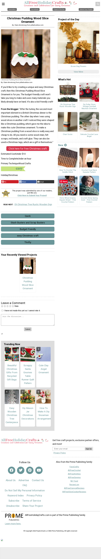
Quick (28, 216)
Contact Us (38, 480)
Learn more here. (13, 523)
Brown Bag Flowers (78, 66)
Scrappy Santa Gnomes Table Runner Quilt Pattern (28, 374)
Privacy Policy (34, 495)
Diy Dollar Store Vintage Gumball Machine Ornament (89, 107)
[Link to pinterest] (30, 470)
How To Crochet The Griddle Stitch (67, 171)
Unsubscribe (12, 505)
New (60, 145)
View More (78, 72)
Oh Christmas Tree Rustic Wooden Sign (33, 204)
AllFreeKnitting (74, 474)
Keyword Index (16, 495)
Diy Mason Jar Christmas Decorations (27, 413)
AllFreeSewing (74, 477)
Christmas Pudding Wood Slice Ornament (28, 283)
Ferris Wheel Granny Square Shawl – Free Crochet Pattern (67, 200)
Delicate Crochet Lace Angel (89, 135)
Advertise (23, 480)
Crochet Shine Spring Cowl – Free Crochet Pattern (89, 200)
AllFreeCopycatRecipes (74, 488)
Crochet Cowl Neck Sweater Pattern (89, 171)
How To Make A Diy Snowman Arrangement (43, 413)
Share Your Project (32, 505)
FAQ (25, 485)
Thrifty (27, 242)
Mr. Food (74, 481)
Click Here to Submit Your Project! (32, 195)
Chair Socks (67, 134)
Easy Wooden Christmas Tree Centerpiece (12, 415)
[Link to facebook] (11, 470)
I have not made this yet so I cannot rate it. (22, 310)
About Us (11, 480)
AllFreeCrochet (74, 470)
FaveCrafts (74, 467)
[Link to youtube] (39, 470)
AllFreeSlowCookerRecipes (74, 492)
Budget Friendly (28, 229)
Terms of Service (31, 500)
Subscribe (13, 500)
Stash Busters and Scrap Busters (28, 222)
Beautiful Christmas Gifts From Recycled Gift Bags (11, 372)
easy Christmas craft (27, 235)
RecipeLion (74, 484)
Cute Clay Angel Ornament (44, 369)
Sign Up (89, 449)
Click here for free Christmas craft (28, 148)
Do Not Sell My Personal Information (25, 490)
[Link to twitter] (20, 470)
